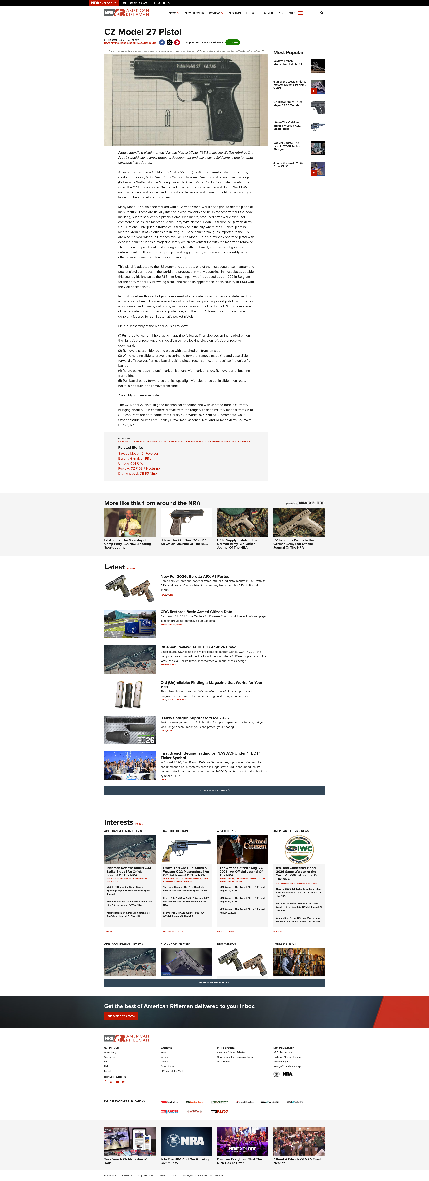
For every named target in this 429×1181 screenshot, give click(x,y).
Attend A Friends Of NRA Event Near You (297, 1161)
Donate (143, 3)
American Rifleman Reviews (123, 944)
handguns (205, 441)
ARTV (106, 931)
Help (106, 1066)
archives (123, 441)
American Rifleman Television (125, 831)
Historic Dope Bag (221, 441)
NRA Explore (223, 1061)
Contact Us (110, 1057)
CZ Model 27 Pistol (177, 441)
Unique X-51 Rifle (130, 463)
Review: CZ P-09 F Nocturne (139, 468)
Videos (164, 1061)
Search (107, 1071)
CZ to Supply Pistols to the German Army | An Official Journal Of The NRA (237, 544)
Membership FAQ (282, 1061)
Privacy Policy (110, 1175)
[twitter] (169, 41)
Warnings (163, 1175)
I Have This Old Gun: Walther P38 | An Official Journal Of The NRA (183, 914)
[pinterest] (177, 41)
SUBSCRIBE (121, 1016)
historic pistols (241, 441)
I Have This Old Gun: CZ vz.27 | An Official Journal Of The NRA (184, 542)
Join (125, 3)
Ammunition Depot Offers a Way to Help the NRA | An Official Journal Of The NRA (298, 919)
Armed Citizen (273, 13)
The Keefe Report (285, 944)
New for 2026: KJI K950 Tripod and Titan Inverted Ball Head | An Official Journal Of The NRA (299, 892)
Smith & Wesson (193, 878)
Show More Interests (232, 982)
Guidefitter (287, 883)
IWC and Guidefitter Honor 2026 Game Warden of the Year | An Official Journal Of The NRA (297, 873)
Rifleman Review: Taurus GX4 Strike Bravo (198, 647)
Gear (170, 730)
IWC (278, 883)
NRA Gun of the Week (244, 13)
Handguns (126, 43)
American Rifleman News (291, 831)
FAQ (106, 1061)
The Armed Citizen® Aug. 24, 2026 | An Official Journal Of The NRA (241, 871)
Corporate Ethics (145, 1175)
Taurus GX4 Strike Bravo (133, 878)
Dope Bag (193, 441)
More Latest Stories (228, 790)
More (130, 568)
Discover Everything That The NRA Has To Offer (239, 1161)
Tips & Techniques (176, 699)
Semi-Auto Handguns (144, 43)
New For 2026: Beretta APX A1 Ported (195, 576)
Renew (133, 3)
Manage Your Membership (287, 1066)
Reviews (215, 13)
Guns (170, 594)
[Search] (322, 13)
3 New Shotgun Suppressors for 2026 (195, 718)
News (172, 13)
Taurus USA (113, 878)
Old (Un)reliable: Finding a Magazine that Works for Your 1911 (212, 685)
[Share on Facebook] (162, 41)
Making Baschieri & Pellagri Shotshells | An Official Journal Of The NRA (128, 914)
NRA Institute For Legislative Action (235, 1057)
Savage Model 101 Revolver (138, 453)
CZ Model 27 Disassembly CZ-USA (150, 441)
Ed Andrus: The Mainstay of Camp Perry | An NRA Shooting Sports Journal (127, 544)
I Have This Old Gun (174, 831)
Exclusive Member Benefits (287, 1057)
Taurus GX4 (113, 881)
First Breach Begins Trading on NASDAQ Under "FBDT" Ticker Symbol (210, 755)
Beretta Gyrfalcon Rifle (134, 458)
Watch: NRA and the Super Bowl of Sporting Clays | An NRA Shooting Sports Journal (129, 890)
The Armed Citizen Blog (248, 878)
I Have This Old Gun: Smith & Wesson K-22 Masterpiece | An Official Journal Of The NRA (186, 871)
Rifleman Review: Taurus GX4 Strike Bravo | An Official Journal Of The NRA (129, 871)
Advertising (110, 1052)
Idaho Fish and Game (305, 883)
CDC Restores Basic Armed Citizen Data (196, 612)
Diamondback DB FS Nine (137, 473)
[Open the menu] (300, 12)
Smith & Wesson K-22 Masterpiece (185, 880)
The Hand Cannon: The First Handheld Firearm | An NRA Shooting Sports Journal (185, 888)
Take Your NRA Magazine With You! (127, 1161)
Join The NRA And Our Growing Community (185, 1161)
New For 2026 (194, 13)
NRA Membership (282, 1052)
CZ (130, 441)
